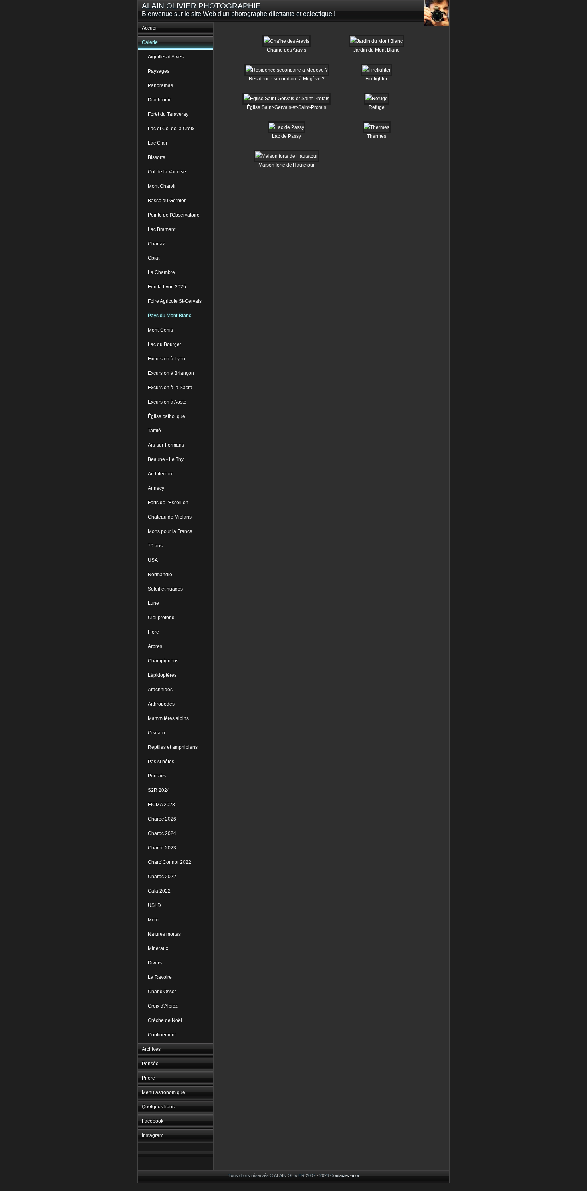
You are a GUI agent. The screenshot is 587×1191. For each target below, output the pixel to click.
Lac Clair (157, 143)
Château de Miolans (170, 517)
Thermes (376, 136)
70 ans (155, 546)
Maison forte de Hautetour (286, 165)
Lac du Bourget (164, 344)
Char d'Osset (162, 991)
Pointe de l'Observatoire (174, 215)
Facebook (152, 1121)
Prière (148, 1078)
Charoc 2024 (162, 833)
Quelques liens (158, 1106)
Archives (151, 1049)
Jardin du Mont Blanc (376, 50)
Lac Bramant (161, 229)
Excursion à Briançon (171, 373)
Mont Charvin (162, 186)
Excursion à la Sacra (170, 387)
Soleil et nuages (165, 589)
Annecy (156, 488)
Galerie (150, 42)
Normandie (160, 574)
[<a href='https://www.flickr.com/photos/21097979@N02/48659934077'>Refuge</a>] (376, 98)
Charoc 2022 (162, 876)
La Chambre (161, 272)
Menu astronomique (163, 1092)
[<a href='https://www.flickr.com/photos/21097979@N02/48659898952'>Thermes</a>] (377, 127)
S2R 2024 (159, 790)
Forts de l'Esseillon (168, 502)
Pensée (150, 1063)
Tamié (154, 430)
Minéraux (158, 948)
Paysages (158, 71)
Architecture (161, 474)
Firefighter (376, 79)
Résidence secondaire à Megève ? (287, 79)
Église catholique (166, 416)
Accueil (150, 28)
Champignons (163, 661)
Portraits (157, 776)
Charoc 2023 (162, 848)
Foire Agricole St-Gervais (175, 301)
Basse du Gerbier (167, 200)
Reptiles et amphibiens (173, 747)
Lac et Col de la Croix (171, 128)
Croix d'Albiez (163, 1006)
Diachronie (160, 100)
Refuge (377, 107)
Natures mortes (164, 934)
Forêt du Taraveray (168, 114)
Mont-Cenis (160, 330)
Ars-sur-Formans (166, 445)
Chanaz (156, 244)
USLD (154, 905)
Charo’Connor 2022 (169, 862)
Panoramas (160, 85)
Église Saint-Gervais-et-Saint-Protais (286, 107)
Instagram (152, 1135)
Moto (153, 920)
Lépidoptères (162, 675)
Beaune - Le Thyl (166, 459)
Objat (153, 258)
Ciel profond (161, 617)
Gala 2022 (159, 891)
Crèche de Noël (165, 1020)
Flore (153, 632)
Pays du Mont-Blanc (169, 315)
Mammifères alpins (168, 718)
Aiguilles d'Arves (166, 57)
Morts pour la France (170, 531)
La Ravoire (160, 977)
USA (153, 560)
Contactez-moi (344, 1175)
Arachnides (160, 689)
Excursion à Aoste (167, 402)
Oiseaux (157, 733)
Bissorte (156, 157)
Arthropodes (161, 704)
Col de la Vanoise (167, 172)
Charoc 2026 (162, 819)
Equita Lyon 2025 (167, 287)
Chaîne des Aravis (286, 50)
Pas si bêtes (161, 761)
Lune (153, 603)
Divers (155, 963)
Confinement (162, 1035)
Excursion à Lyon (166, 359)
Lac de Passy (286, 136)
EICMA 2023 (161, 804)
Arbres (155, 646)
